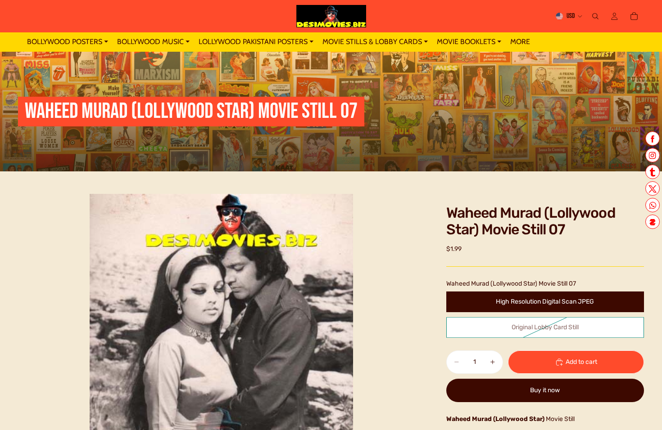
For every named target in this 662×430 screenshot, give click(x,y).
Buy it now (545, 390)
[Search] (595, 16)
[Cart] (634, 16)
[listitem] (520, 42)
